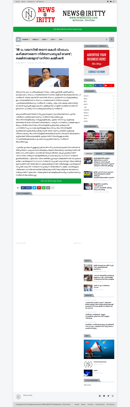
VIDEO (99, 121)
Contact (90, 404)
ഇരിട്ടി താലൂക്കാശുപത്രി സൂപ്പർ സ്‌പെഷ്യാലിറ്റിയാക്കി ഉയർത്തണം (103, 267)
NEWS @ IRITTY (47, 404)
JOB (99, 107)
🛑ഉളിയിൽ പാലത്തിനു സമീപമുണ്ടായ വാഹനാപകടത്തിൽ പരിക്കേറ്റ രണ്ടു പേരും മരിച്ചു (103, 187)
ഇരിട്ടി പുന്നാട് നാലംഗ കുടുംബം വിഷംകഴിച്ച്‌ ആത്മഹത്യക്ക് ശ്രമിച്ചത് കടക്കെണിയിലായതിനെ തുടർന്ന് (104, 175)
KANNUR (99, 110)
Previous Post (21, 243)
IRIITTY (99, 104)
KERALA (99, 113)
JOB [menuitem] (60, 39)
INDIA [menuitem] (44, 39)
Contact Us (31, 1)
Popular (89, 154)
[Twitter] (34, 187)
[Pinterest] (39, 187)
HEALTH (99, 96)
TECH (99, 118)
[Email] (48, 187)
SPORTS (99, 116)
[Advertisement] (99, 226)
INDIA (99, 99)
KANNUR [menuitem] (25, 39)
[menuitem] (18, 39)
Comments (109, 154)
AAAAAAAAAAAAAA (100, 362)
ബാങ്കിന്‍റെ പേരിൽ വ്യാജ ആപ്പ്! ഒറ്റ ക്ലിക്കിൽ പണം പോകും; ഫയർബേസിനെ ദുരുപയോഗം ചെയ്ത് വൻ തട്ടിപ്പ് (99, 326)
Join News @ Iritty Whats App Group (67, 29)
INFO (99, 101)
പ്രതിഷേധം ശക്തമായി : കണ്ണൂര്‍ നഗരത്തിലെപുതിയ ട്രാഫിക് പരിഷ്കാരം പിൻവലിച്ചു (97, 316)
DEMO (96, 370)
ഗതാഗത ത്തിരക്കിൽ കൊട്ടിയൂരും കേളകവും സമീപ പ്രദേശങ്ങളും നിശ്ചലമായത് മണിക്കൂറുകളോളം (104, 277)
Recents (99, 154)
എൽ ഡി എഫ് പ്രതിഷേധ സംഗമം (102, 286)
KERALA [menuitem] (35, 39)
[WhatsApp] (44, 187)
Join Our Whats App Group (51, 181)
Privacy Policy (100, 404)
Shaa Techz (66, 404)
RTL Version (40, 1)
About (23, 1)
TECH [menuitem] (53, 39)
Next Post (77, 243)
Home (18, 1)
